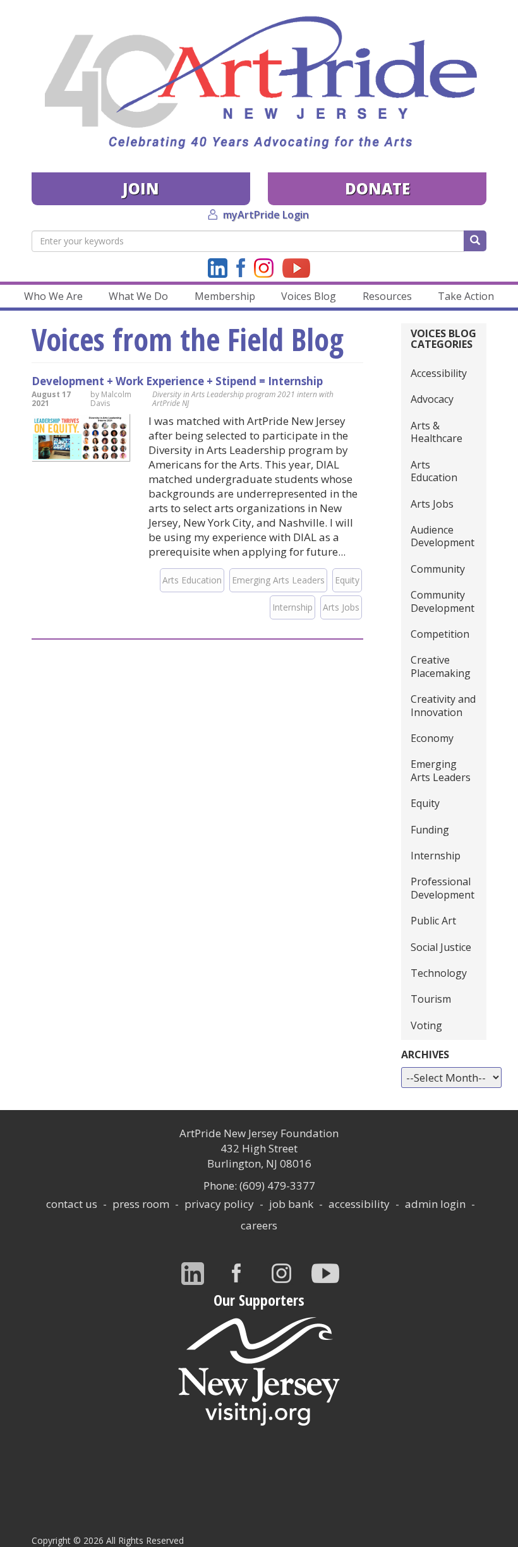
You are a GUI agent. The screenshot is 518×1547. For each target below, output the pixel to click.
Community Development (442, 601)
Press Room (140, 1204)
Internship (292, 607)
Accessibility (439, 373)
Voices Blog (308, 296)
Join (141, 188)
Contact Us (71, 1204)
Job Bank (291, 1204)
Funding (430, 830)
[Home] (259, 82)
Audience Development (442, 536)
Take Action (466, 296)
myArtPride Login (266, 215)
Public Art (433, 921)
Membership (225, 296)
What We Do (138, 296)
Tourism (431, 999)
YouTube (296, 268)
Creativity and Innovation (443, 705)
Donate (377, 188)
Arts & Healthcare (436, 432)
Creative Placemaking (441, 666)
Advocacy (432, 399)
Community (438, 569)
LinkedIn (217, 268)
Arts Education (192, 580)
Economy (432, 738)
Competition (440, 634)
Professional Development (442, 888)
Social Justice (441, 947)
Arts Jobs (341, 607)
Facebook (240, 268)
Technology (439, 973)
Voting (426, 1025)
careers (259, 1225)
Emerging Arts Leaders (278, 580)
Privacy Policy (219, 1204)
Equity (347, 580)
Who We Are (53, 296)
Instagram (264, 268)
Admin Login (435, 1204)
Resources (387, 296)
